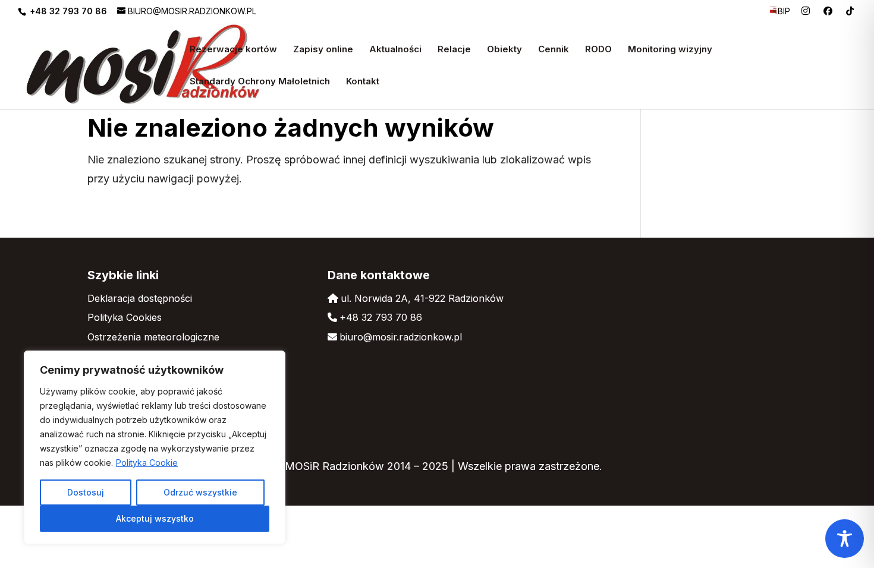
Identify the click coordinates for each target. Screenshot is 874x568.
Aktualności (395, 50)
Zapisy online (323, 50)
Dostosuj (85, 492)
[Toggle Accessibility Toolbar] (844, 538)
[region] (154, 447)
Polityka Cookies (124, 317)
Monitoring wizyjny (670, 50)
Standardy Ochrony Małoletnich (260, 82)
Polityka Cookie (147, 462)
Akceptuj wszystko (155, 518)
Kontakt (362, 82)
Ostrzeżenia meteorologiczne (153, 337)
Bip (784, 11)
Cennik (553, 50)
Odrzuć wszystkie (200, 492)
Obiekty (504, 50)
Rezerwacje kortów (233, 50)
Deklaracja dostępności (139, 298)
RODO (598, 50)
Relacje (454, 50)
